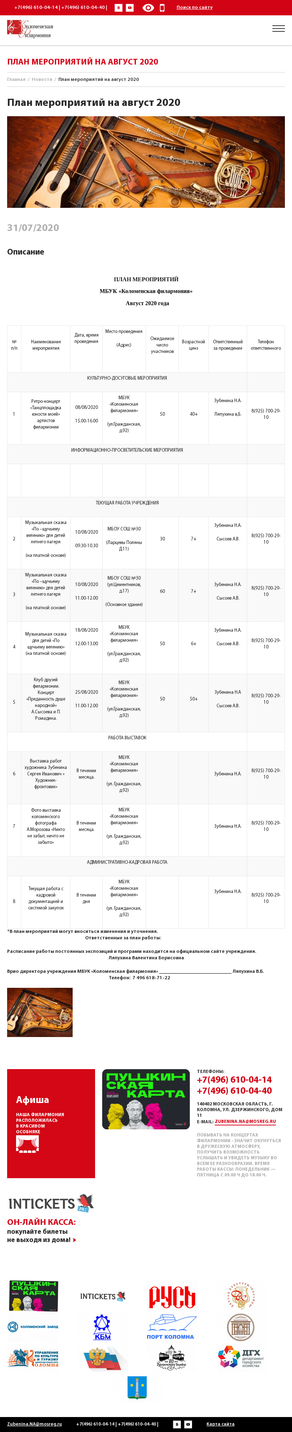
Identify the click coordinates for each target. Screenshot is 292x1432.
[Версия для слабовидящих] (148, 8)
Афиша (32, 1100)
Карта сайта (221, 1424)
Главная (16, 79)
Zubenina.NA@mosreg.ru (245, 1121)
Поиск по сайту (195, 7)
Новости (42, 79)
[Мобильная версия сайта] (162, 8)
